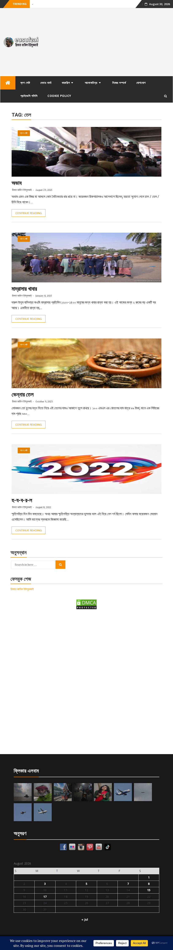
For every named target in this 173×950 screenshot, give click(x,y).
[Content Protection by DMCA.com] (86, 604)
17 (45, 897)
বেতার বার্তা (46, 83)
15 (148, 890)
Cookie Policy (59, 96)
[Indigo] (123, 792)
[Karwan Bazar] (83, 792)
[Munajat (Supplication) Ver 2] (63, 792)
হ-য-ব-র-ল (22, 500)
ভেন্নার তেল (23, 394)
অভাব (17, 183)
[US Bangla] (43, 812)
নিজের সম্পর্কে (119, 83)
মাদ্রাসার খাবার (24, 289)
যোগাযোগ (141, 83)
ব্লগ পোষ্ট (25, 83)
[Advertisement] (108, 42)
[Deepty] (103, 792)
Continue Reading (28, 213)
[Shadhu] (43, 792)
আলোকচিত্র (91, 83)
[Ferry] (23, 792)
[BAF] (143, 792)
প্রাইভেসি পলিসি (29, 96)
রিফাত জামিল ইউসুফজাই (22, 189)
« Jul (84, 919)
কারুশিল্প (66, 83)
